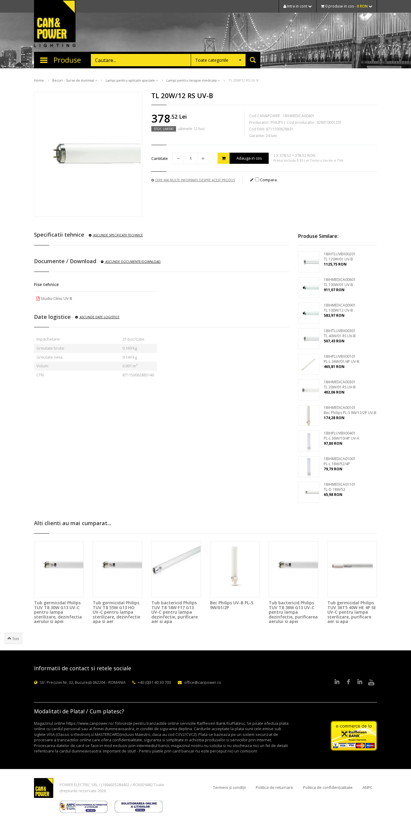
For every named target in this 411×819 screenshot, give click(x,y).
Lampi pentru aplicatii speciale (131, 80)
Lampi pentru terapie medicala (192, 80)
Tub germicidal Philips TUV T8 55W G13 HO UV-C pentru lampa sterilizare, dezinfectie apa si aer (116, 612)
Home (39, 80)
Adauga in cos (249, 158)
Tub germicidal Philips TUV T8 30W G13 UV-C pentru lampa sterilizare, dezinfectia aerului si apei (58, 612)
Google (360, 682)
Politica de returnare (274, 787)
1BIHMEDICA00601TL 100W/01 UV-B (340, 282)
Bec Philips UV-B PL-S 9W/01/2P (231, 605)
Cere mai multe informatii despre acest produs (195, 180)
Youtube (371, 682)
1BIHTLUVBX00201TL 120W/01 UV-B (340, 256)
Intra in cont (297, 6)
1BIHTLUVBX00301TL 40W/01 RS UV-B (340, 333)
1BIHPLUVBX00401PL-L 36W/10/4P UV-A (341, 436)
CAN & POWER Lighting (55, 24)
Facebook (348, 682)
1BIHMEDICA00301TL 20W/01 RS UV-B (340, 384)
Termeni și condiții (229, 787)
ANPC (367, 787)
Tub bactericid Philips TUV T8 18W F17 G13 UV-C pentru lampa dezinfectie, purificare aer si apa (174, 612)
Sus (15, 638)
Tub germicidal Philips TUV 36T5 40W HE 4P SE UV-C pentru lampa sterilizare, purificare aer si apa (351, 612)
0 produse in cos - (346, 6)
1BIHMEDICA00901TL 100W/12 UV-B (340, 308)
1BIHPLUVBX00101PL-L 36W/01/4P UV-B (341, 359)
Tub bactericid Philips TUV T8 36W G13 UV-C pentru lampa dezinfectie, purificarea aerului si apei (293, 612)
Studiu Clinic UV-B (56, 298)
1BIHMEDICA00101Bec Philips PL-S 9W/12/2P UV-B (350, 410)
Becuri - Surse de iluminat (73, 80)
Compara (268, 179)
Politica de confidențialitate (328, 787)
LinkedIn (337, 682)
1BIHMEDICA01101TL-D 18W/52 (340, 487)
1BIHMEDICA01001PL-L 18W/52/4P (340, 461)
